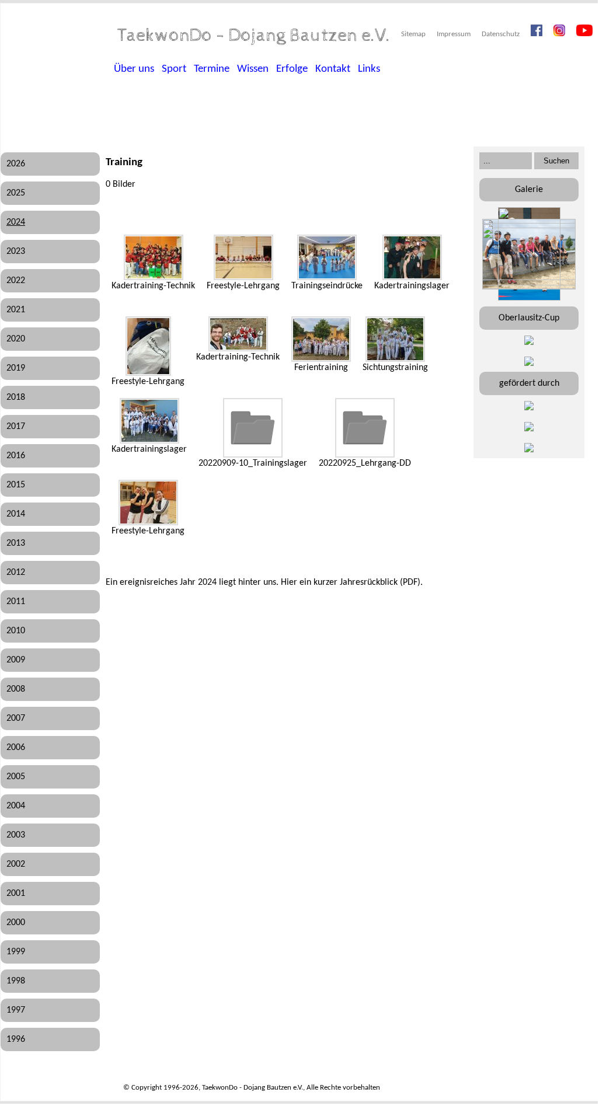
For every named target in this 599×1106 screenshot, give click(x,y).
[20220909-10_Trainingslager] (253, 428)
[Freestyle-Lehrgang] (243, 257)
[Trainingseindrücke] (327, 257)
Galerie (529, 189)
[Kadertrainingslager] (412, 257)
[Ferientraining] (321, 339)
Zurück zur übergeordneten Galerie (120, 211)
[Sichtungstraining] (395, 339)
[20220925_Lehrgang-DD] (365, 428)
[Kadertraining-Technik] (153, 257)
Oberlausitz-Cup (529, 318)
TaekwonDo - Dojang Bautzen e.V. (254, 36)
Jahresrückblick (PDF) (380, 582)
